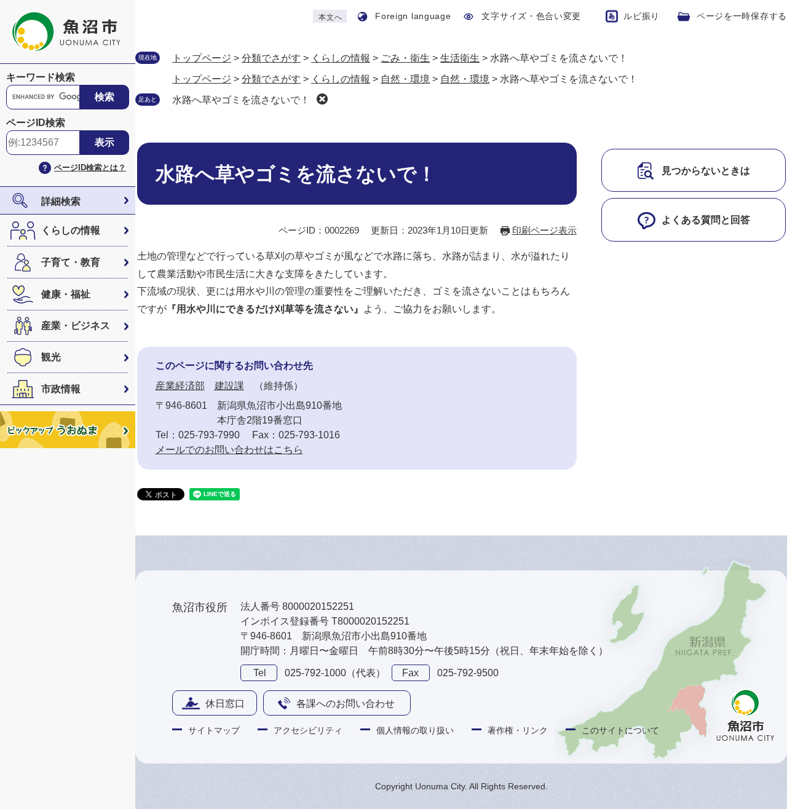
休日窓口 (225, 703)
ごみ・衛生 (405, 58)
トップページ (201, 58)
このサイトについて (620, 730)
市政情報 (61, 389)
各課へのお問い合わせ (345, 703)
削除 (322, 99)
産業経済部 (180, 386)
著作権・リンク (518, 730)
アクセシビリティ (308, 730)
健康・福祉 (65, 294)
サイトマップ (214, 730)
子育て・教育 (70, 262)
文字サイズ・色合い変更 (531, 16)
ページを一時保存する (742, 16)
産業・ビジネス (75, 325)
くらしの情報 (70, 230)
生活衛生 (460, 58)
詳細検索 (61, 201)
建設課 (229, 386)
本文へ (330, 17)
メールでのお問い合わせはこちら (229, 449)
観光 (51, 357)
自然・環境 (405, 79)
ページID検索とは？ (90, 167)
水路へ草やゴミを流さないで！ (241, 100)
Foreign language (413, 16)
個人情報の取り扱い (415, 730)
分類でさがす (271, 58)
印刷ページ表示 (544, 230)
